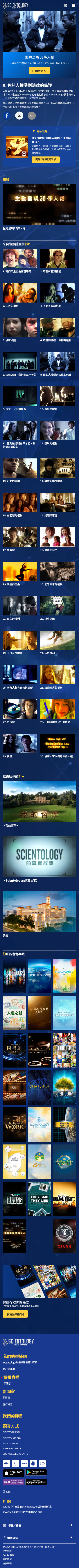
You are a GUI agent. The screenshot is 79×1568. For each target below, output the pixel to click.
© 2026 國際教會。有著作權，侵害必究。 (29, 1546)
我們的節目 (13, 1415)
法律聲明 (7, 1563)
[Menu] (73, 5)
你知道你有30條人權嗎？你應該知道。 (51, 140)
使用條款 (7, 1550)
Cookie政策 (8, 1554)
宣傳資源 (7, 1404)
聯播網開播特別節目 (20, 1362)
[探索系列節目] (14, 976)
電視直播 (11, 1377)
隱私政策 (7, 1559)
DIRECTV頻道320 (11, 1432)
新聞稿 (6, 1397)
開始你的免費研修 (45, 159)
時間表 (7, 1383)
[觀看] (64, 1013)
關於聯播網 (9, 1369)
